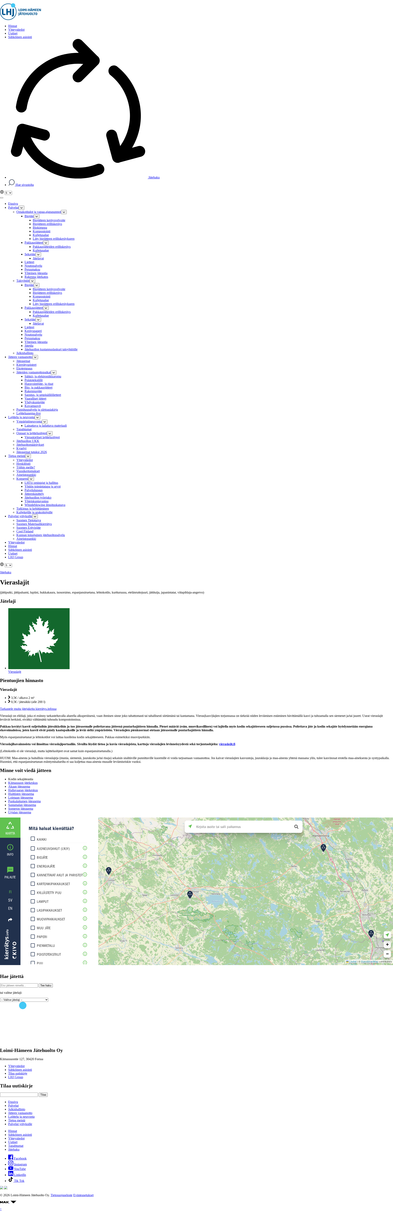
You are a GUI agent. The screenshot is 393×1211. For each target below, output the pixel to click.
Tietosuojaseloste (61, 1195)
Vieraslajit (14, 671)
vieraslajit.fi (227, 744)
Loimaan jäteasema (20, 797)
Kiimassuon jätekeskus (23, 783)
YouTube (19, 1169)
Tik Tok (18, 1181)
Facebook (20, 1158)
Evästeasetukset (83, 1195)
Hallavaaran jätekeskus (23, 790)
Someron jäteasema (20, 808)
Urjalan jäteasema (19, 812)
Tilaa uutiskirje (17, 1073)
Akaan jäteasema (19, 786)
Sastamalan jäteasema (22, 805)
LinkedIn (19, 1175)
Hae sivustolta (24, 184)
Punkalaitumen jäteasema (24, 801)
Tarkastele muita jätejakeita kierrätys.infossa (28, 709)
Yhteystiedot (16, 1066)
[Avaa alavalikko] (21, 208)
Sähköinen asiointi (20, 1069)
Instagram (20, 1164)
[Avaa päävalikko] (1, 197)
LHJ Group (15, 1077)
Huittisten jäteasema (21, 794)
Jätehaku (154, 177)
